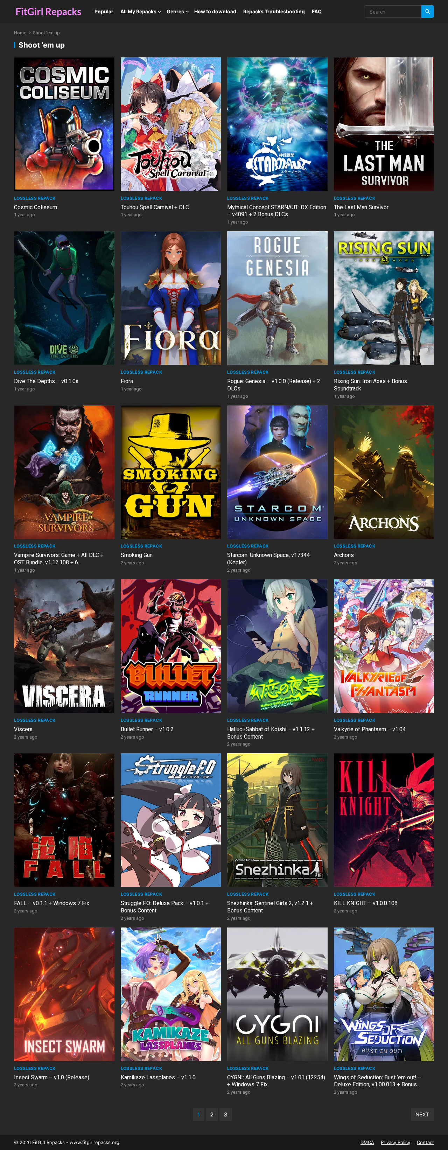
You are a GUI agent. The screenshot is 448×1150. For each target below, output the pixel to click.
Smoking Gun (137, 555)
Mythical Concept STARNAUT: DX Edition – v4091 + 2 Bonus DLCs (276, 211)
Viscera (23, 729)
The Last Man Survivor (361, 207)
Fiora (127, 381)
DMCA (367, 1142)
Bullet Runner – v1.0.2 (147, 729)
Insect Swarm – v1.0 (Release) (51, 1077)
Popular (103, 11)
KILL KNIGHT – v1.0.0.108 (366, 903)
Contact (425, 1142)
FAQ (317, 11)
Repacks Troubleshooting (274, 11)
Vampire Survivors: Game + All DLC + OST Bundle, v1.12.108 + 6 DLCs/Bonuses (59, 562)
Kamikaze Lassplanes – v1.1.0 (158, 1077)
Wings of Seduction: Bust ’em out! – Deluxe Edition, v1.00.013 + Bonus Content (377, 1084)
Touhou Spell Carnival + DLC (155, 207)
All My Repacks (138, 11)
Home (20, 32)
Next (422, 1114)
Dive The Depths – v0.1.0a (46, 381)
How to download (215, 11)
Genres (175, 11)
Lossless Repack (34, 198)
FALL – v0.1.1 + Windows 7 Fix (51, 903)
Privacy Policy (395, 1142)
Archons (344, 555)
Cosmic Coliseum (35, 207)
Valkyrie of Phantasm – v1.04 (370, 729)
